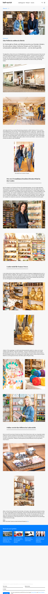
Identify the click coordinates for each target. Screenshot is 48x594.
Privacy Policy (33, 592)
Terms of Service (41, 592)
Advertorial (5, 38)
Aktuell (28, 2)
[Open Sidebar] (44, 2)
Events (32, 2)
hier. (28, 521)
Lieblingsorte (21, 2)
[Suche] (42, 2)
